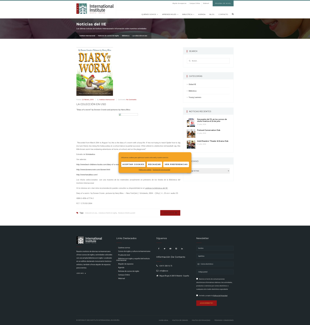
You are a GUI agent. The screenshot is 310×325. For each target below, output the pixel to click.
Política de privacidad (201, 320)
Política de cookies (145, 170)
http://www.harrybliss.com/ (87, 175)
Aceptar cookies (133, 164)
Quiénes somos (148, 14)
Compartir (169, 213)
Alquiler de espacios (179, 3)
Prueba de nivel (124, 255)
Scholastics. (90, 154)
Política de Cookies (180, 320)
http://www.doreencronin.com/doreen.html (93, 170)
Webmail (206, 3)
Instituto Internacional (106, 99)
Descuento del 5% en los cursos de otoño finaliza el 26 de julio (212, 120)
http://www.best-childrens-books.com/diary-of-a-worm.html (100, 164)
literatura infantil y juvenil (126, 213)
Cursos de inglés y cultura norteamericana (134, 251)
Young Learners (195, 97)
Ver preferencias (176, 164)
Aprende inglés (169, 14)
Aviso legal (163, 320)
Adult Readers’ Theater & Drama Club (212, 141)
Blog (211, 14)
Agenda (201, 14)
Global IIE (192, 84)
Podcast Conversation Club (208, 130)
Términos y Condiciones (224, 320)
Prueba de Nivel (223, 3)
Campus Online (195, 3)
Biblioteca (187, 14)
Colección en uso (91, 213)
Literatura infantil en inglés (107, 213)
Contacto (223, 14)
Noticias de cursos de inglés (128, 271)
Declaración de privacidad (161, 170)
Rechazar (154, 164)
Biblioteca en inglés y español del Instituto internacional (133, 259)
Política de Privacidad (220, 296)
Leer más (80, 273)
